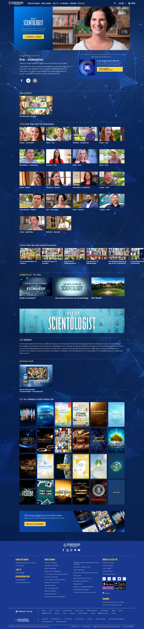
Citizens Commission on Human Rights (84, 592)
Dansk (50, 610)
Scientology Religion (47, 621)
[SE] (116, 414)
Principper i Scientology (51, 577)
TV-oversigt (20, 573)
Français (113, 613)
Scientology (45, 619)
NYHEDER (73, 3)
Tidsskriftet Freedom (61, 621)
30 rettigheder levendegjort (81, 589)
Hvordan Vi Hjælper (100, 619)
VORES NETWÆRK (34, 3)
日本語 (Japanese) (46, 613)
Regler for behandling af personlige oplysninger (106, 626)
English (44, 610)
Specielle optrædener (50, 591)
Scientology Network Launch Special (26, 562)
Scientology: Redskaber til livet (82, 567)
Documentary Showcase (51, 588)
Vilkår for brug (75, 626)
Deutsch (57, 610)
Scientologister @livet (50, 594)
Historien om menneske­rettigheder (83, 586)
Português (72, 613)
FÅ (81, 3)
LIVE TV (18, 569)
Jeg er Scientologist (49, 585)
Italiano (121, 610)
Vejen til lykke (77, 575)
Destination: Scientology (51, 565)
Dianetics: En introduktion (51, 582)
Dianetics (89, 619)
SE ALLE (116, 492)
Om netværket (20, 565)
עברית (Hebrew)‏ (105, 610)
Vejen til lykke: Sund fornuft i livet (82, 578)
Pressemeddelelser (21, 580)
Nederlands (57, 613)
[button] (2, 253)
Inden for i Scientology (50, 562)
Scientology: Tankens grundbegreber (54, 596)
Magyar (114, 610)
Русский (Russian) (83, 613)
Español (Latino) (79, 610)
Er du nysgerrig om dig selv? (108, 61)
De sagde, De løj (77, 584)
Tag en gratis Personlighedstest (106, 69)
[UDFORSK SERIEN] (27, 414)
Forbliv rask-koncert (79, 570)
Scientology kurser (56, 619)
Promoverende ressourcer (23, 582)
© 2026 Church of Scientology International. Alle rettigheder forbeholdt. (29, 626)
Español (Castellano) (92, 610)
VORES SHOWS (46, 3)
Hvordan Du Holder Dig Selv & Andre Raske (85, 572)
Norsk (64, 613)
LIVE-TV (55, 3)
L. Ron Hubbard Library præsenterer (54, 579)
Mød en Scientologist (50, 568)
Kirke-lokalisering (79, 619)
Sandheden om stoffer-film (81, 581)
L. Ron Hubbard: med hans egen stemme (56, 574)
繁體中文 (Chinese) (103, 613)
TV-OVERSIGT (64, 3)
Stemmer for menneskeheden (52, 571)
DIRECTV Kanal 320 (108, 562)
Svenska (93, 613)
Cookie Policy (86, 626)
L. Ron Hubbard (68, 619)
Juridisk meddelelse (128, 626)
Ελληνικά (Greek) (67, 610)
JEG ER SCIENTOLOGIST (29, 56)
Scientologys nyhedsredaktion (116, 619)
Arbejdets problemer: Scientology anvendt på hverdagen (86, 563)
